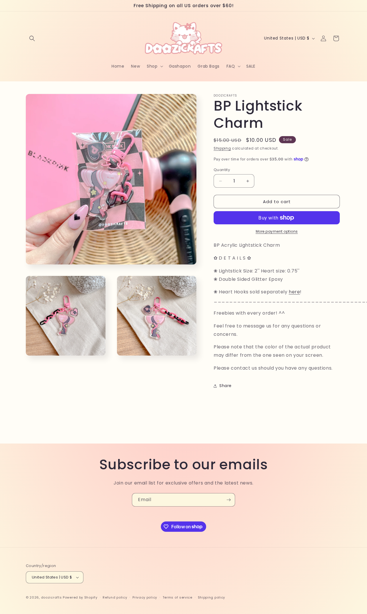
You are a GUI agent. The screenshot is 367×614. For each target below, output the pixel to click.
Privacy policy (144, 597)
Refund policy (115, 597)
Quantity (222, 169)
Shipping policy (211, 597)
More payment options (277, 231)
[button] (32, 38)
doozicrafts (51, 597)
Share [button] (225, 386)
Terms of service (177, 597)
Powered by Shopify (80, 597)
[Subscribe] (228, 500)
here (294, 292)
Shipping (222, 148)
